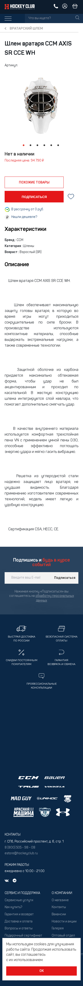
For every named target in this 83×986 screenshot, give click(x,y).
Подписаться (64, 578)
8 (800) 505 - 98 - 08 (20, 847)
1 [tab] (23, 145)
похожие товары (34, 182)
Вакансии (59, 914)
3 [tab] (37, 145)
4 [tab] (44, 145)
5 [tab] (51, 145)
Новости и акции (64, 921)
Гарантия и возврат (19, 914)
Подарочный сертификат (23, 935)
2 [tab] (30, 145)
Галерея (58, 928)
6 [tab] (58, 145)
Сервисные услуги (19, 900)
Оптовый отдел (63, 935)
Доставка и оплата (19, 921)
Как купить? (13, 907)
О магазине (60, 900)
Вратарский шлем (26, 29)
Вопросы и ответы (19, 928)
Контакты (59, 907)
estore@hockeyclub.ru (21, 853)
